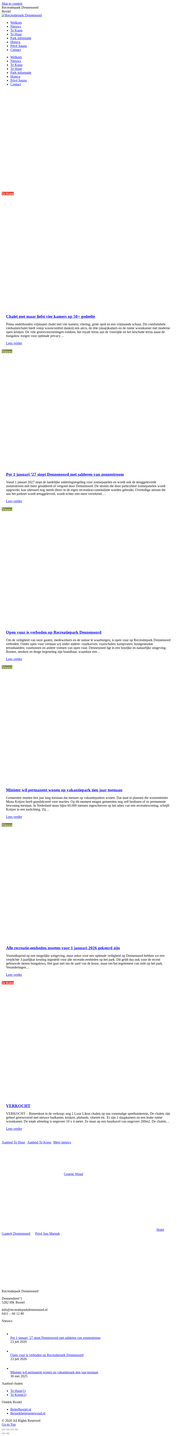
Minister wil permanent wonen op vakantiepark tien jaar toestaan (64, 790)
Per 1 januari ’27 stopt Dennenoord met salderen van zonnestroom (65, 474)
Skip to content (12, 3)
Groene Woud (73, 1174)
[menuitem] (16, 22)
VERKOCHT (18, 1106)
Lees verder (14, 343)
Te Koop (8, 193)
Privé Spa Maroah (47, 1233)
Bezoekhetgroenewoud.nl (27, 1413)
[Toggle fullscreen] (12, 1429)
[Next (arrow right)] (7, 1433)
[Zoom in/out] (16, 1429)
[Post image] (14, 1334)
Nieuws (7, 351)
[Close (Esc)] (3, 1429)
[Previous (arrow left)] (3, 1433)
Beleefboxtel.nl (20, 1409)
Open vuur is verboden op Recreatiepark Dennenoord (53, 632)
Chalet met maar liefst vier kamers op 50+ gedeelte (50, 316)
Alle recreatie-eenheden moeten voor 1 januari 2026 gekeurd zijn (63, 948)
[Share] (7, 1429)
